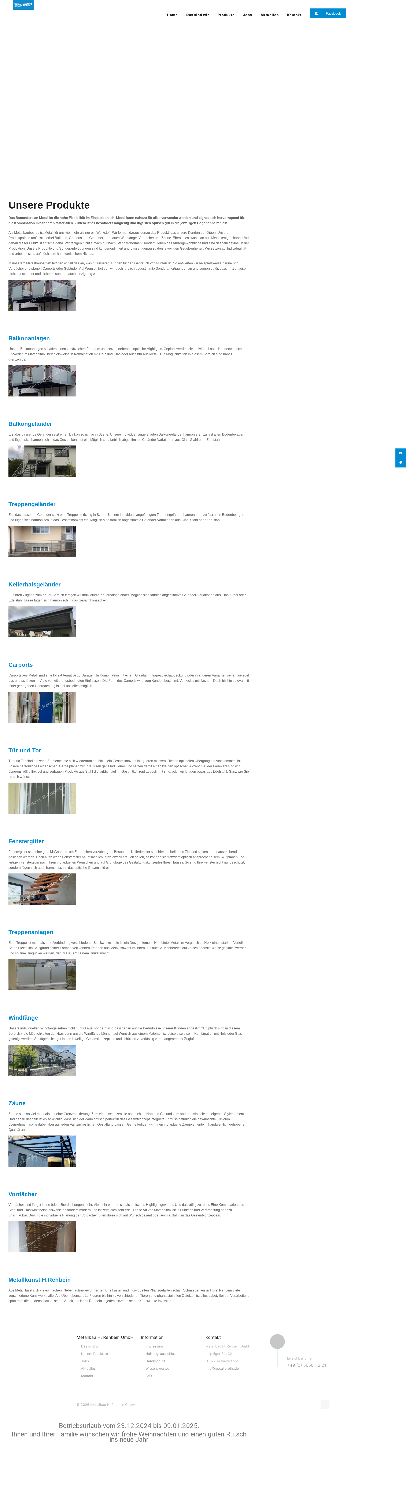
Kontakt (87, 1376)
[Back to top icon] (325, 1404)
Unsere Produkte (94, 1354)
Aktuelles (88, 1368)
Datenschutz (155, 1361)
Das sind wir (91, 1346)
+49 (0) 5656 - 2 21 (306, 1365)
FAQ (148, 1376)
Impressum (154, 1346)
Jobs (85, 1361)
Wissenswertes (157, 1368)
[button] (129, 316)
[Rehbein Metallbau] (23, 15)
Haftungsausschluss (161, 1354)
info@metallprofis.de (222, 1368)
